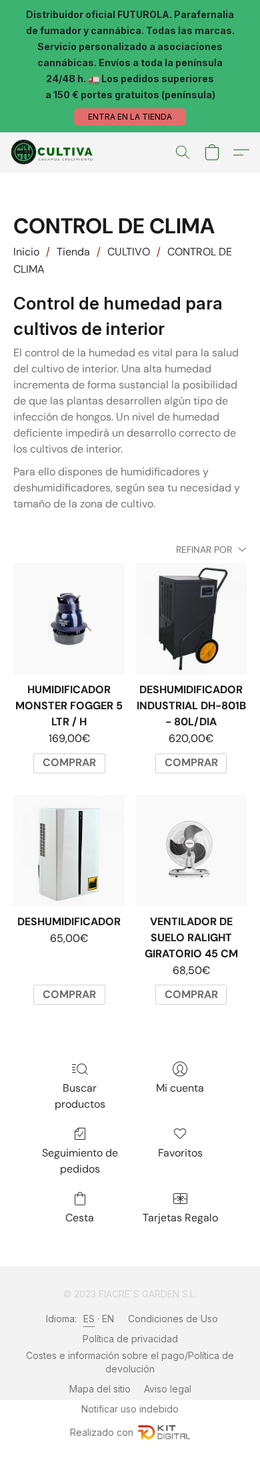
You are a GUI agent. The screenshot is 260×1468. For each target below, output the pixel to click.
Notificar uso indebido (130, 1409)
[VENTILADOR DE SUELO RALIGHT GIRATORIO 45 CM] (191, 850)
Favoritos (180, 1153)
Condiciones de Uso (173, 1318)
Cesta (79, 1218)
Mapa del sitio (100, 1388)
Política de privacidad (130, 1338)
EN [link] (108, 1318)
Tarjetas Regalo (180, 1218)
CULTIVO (128, 252)
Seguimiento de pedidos (80, 1161)
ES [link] (89, 1318)
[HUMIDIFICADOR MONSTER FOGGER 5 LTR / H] (69, 619)
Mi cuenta (180, 1088)
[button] (130, 117)
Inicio (26, 252)
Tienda (73, 252)
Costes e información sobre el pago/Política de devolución (130, 1362)
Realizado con (101, 1432)
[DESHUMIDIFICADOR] (69, 850)
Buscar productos (80, 1096)
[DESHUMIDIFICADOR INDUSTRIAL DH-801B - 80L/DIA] (191, 619)
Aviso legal (167, 1388)
